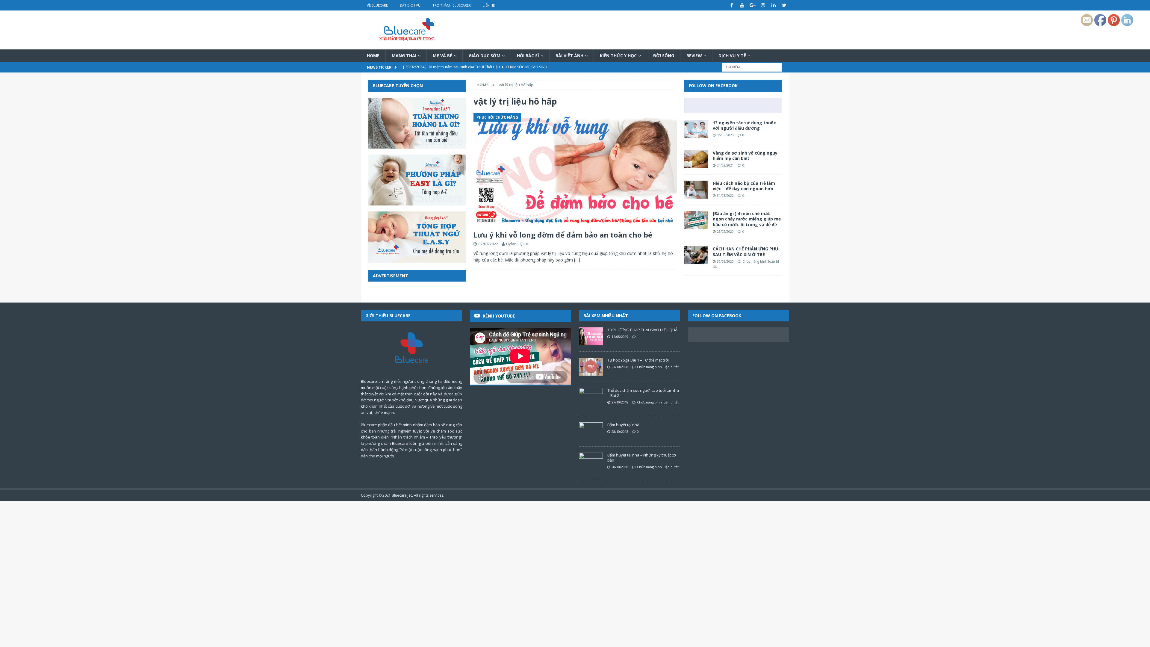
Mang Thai (404, 55)
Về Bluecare (377, 5)
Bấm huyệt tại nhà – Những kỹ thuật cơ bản (641, 457)
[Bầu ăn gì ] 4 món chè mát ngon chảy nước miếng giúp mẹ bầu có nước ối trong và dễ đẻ (747, 219)
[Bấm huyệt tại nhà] (591, 431)
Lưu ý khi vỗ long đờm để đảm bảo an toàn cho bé (562, 235)
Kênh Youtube (499, 316)
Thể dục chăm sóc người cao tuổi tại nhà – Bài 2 (643, 393)
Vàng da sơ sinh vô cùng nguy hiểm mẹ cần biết (745, 155)
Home (373, 55)
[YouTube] (742, 5)
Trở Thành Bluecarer (451, 5)
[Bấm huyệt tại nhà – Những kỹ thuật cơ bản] (591, 462)
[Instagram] (763, 5)
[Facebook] (732, 5)
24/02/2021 (725, 165)
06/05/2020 (725, 135)
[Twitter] (784, 5)
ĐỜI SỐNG (663, 55)
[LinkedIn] (773, 5)
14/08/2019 (620, 336)
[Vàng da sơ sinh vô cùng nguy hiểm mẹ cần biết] (696, 159)
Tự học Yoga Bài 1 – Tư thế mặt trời (638, 360)
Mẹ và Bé (442, 55)
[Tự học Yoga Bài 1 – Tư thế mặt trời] (591, 367)
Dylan (511, 244)
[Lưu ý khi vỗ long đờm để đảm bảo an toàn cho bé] (575, 170)
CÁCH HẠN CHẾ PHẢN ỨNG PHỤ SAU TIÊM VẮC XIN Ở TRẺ (745, 251)
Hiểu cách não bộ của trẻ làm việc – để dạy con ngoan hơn (744, 185)
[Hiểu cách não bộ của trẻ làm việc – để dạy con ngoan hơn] (696, 190)
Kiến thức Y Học (618, 55)
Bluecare (399, 495)
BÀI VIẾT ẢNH (569, 55)
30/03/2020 (725, 261)
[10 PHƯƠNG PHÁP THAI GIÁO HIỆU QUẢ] (591, 336)
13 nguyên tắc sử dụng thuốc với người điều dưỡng (744, 125)
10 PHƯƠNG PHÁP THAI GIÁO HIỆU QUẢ (642, 329)
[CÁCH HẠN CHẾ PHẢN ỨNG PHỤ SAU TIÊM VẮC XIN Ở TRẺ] (696, 255)
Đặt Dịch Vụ (410, 5)
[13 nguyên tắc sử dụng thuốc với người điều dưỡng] (696, 129)
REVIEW (694, 55)
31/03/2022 (725, 195)
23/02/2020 (725, 231)
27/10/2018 (620, 402)
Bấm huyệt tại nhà (623, 424)
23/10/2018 (620, 367)
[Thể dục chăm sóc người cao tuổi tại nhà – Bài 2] (591, 397)
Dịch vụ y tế (732, 55)
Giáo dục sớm (484, 55)
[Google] (753, 5)
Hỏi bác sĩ (528, 55)
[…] (577, 260)
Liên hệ (489, 5)
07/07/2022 (488, 244)
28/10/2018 (620, 431)
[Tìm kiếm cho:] (752, 67)
